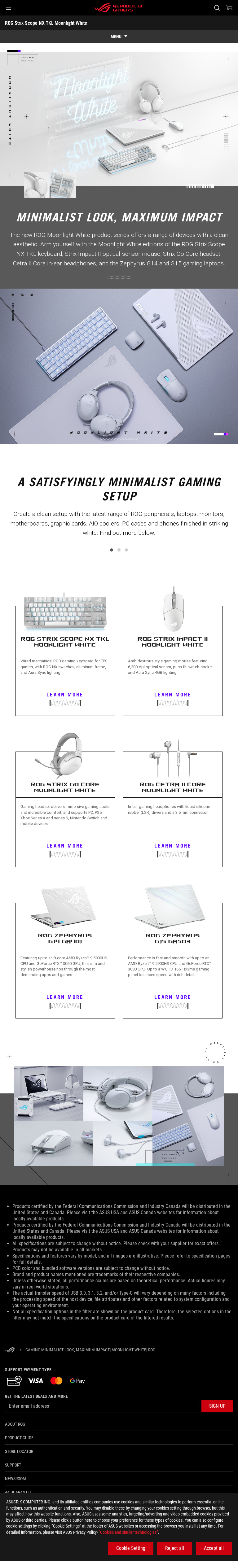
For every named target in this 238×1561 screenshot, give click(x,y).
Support (13, 1465)
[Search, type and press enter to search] (217, 7)
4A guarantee (18, 1492)
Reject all (174, 1548)
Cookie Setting (130, 1548)
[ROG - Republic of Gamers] (119, 7)
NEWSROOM (15, 1478)
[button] (8, 7)
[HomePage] (10, 1350)
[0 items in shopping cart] (229, 7)
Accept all (214, 1548)
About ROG (15, 1424)
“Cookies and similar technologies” (128, 1532)
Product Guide (19, 1437)
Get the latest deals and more (36, 1396)
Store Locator (19, 1451)
